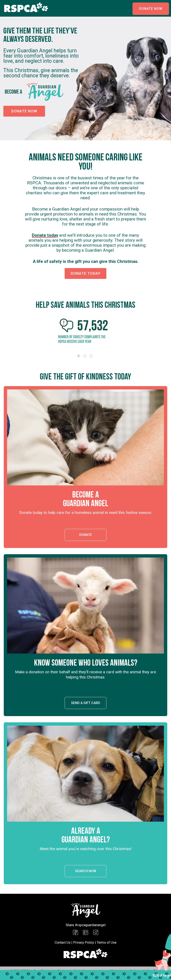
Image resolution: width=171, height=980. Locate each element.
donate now (150, 9)
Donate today (45, 235)
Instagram (95, 932)
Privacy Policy (83, 942)
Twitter (85, 932)
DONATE (85, 535)
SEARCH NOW (85, 871)
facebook (75, 932)
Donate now (24, 111)
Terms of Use (107, 942)
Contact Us (62, 942)
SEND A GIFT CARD (85, 703)
